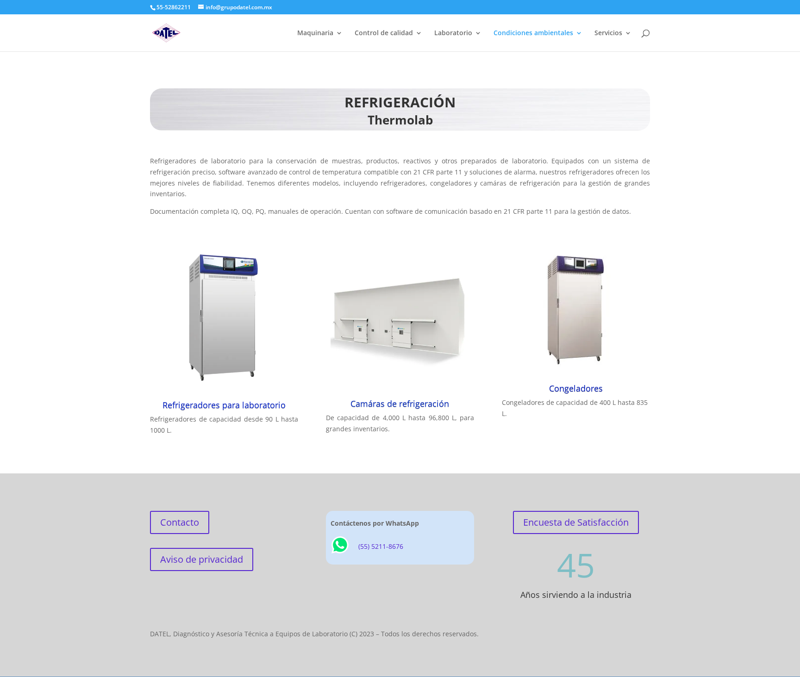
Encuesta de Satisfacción (576, 522)
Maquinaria (315, 33)
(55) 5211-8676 (380, 546)
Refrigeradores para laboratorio (224, 404)
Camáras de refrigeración (399, 403)
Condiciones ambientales (533, 33)
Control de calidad (384, 33)
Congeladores (576, 388)
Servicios (608, 33)
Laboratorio (453, 33)
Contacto (179, 522)
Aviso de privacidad (201, 559)
